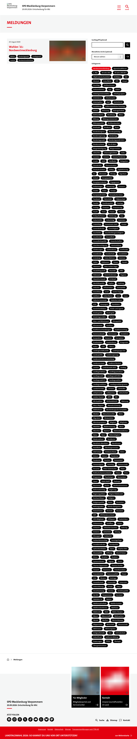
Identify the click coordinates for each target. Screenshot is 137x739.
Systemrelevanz (98, 561)
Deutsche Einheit (99, 170)
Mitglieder (123, 422)
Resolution (120, 502)
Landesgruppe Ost (119, 351)
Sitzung (117, 532)
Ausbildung (97, 106)
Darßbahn (112, 161)
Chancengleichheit (110, 153)
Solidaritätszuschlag (100, 540)
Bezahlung (111, 115)
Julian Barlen (108, 296)
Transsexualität (112, 574)
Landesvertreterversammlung (103, 359)
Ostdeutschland (110, 452)
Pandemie (96, 460)
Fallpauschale (120, 199)
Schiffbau (110, 523)
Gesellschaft (97, 237)
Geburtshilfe (97, 220)
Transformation (120, 570)
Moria (121, 426)
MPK (109, 397)
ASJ (126, 77)
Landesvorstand (98, 363)
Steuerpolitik (97, 553)
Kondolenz (124, 334)
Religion (111, 498)
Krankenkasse (111, 342)
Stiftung (109, 553)
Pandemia (114, 456)
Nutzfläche (97, 448)
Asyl (108, 102)
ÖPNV (108, 641)
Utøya (119, 587)
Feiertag (120, 203)
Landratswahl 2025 (109, 367)
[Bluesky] (46, 719)
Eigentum (123, 174)
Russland (120, 511)
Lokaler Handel (98, 397)
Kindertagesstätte (99, 317)
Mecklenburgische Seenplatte (116, 410)
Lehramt (111, 389)
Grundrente (97, 254)
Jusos (126, 296)
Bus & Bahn (112, 144)
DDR (103, 161)
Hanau (115, 262)
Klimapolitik (117, 321)
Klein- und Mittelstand (101, 321)
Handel (124, 262)
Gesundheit (110, 237)
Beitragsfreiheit (118, 111)
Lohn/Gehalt (123, 393)
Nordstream (116, 443)
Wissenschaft (123, 624)
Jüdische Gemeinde (100, 300)
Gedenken (121, 220)
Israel (107, 292)
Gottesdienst (111, 250)
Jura (118, 296)
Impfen (111, 283)
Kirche (112, 317)
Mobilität (96, 426)
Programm (97, 477)
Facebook (96, 199)
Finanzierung (117, 207)
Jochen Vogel (117, 292)
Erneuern (122, 186)
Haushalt (112, 271)
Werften (105, 620)
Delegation (124, 161)
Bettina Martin (98, 115)
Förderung (112, 216)
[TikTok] (30, 719)
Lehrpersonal (97, 393)
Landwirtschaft (98, 389)
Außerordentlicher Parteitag (115, 106)
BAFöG (95, 111)
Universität (111, 582)
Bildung (96, 119)
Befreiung (105, 111)
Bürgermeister (115, 148)
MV (116, 397)
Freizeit (121, 212)
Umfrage (113, 578)
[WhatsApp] (41, 719)
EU (94, 174)
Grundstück (123, 254)
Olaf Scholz (97, 452)
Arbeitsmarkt (110, 98)
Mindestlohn (108, 418)
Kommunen (113, 334)
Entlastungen (97, 186)
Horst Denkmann (110, 275)
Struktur (105, 557)
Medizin (96, 414)
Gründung (96, 258)
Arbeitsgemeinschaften (101, 94)
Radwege (117, 481)
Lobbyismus (111, 393)
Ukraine (103, 578)
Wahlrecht (96, 612)
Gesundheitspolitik (99, 241)
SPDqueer (111, 519)
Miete (121, 414)
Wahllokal (114, 608)
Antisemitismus (98, 89)
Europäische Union (116, 195)
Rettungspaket (98, 506)
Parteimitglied (98, 464)
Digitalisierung (123, 170)
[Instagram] (14, 719)
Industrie (96, 287)
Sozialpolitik (114, 544)
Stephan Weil (122, 549)
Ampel (124, 81)
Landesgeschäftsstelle (101, 351)
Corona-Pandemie (119, 157)
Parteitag (110, 464)
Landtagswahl (98, 376)
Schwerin (96, 528)
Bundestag (113, 136)
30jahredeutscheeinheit (101, 77)
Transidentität (98, 574)
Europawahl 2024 (99, 195)
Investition (97, 292)
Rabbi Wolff (106, 481)
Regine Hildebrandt (116, 494)
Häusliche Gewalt (99, 279)
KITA (94, 304)
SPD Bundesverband (107, 515)
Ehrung (112, 174)
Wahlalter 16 (97, 599)
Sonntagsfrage (116, 540)
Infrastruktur (108, 287)
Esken (104, 191)
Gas (122, 216)
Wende (95, 620)
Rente (110, 502)
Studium (115, 557)
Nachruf (107, 431)
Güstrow (122, 258)
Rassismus (96, 485)
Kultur (95, 346)
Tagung (111, 561)
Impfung (121, 283)
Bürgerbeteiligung (99, 148)
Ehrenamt (102, 174)
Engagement (115, 182)
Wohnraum (97, 629)
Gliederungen (98, 250)
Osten (122, 452)
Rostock (109, 511)
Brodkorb (107, 127)
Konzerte (108, 338)
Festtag (95, 207)
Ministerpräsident (99, 422)
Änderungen (97, 641)
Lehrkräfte (121, 389)
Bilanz (121, 115)
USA (94, 578)
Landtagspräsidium (116, 372)
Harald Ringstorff (99, 271)
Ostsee (104, 456)
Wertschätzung (117, 620)
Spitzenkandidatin (99, 549)
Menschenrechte (109, 414)
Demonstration (111, 165)
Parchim (107, 460)
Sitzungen (96, 536)
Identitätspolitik (98, 283)
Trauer (124, 574)
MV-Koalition (97, 401)
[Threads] (20, 719)
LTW (103, 346)
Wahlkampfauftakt (99, 603)
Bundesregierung (99, 136)
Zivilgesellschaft (99, 633)
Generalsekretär (98, 228)
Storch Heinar (121, 553)
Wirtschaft (110, 624)
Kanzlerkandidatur (99, 309)
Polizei (118, 473)
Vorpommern (107, 595)
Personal (96, 469)
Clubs (123, 153)
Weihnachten (119, 616)
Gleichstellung (116, 245)
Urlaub (110, 587)
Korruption (119, 338)
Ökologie (117, 641)
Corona (106, 157)
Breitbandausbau (114, 123)
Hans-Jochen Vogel (110, 266)
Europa (113, 191)
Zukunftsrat (97, 637)
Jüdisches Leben (116, 300)
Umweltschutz (98, 582)
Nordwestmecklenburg (101, 68)
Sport (112, 549)
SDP (94, 515)
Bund (117, 127)
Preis (126, 473)
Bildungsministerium (110, 119)
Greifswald (124, 250)
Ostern (95, 456)
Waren (95, 616)
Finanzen (106, 207)
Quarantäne (122, 477)
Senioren (96, 532)
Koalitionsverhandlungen (102, 330)
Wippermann (97, 624)
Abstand (96, 81)
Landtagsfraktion (99, 372)
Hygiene (123, 275)
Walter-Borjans (117, 612)
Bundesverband (98, 144)
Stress (95, 557)
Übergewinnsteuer (99, 645)
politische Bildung (112, 637)
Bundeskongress (99, 132)
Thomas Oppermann (100, 565)
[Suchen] (127, 44)
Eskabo (95, 191)
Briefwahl (96, 127)
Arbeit (117, 89)
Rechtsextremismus (120, 485)
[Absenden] (127, 56)
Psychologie (109, 477)
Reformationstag (99, 490)
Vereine (110, 591)
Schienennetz (97, 523)
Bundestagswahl (99, 140)
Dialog (111, 170)
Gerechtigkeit (113, 228)
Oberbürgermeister (111, 448)
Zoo (110, 633)
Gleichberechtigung (100, 245)
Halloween (105, 262)
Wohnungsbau (110, 629)
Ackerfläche (107, 81)
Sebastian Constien (110, 528)
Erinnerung (110, 186)
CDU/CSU (96, 153)
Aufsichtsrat (118, 102)
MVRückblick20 (112, 401)
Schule (119, 523)
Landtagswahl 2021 (114, 376)
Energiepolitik (107, 178)
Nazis (103, 435)
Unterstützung (98, 587)
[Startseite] (8, 659)
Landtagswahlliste (99, 384)
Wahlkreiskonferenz (100, 608)
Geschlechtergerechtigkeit (114, 233)
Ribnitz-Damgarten (114, 506)
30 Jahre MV (106, 73)
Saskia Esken (123, 519)
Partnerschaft (123, 464)
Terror (120, 561)
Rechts (107, 485)
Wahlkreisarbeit (116, 603)
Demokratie (97, 165)
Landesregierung (112, 355)
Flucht (95, 212)
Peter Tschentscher (110, 469)
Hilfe (121, 271)
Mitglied (113, 422)
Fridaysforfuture (99, 216)
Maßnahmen (97, 410)
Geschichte (97, 233)
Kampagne (104, 304)
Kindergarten (97, 313)
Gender (124, 224)
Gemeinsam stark (111, 224)
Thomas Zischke (117, 565)
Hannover (96, 266)
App (109, 89)
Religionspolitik (98, 502)
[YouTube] (36, 719)
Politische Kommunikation (102, 473)
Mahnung (124, 401)
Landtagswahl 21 (99, 380)
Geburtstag (110, 220)
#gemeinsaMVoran (120, 68)
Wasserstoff (106, 616)
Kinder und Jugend (116, 309)
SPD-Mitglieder (98, 519)
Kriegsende (124, 342)
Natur (95, 435)
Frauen (112, 212)
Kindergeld (110, 313)
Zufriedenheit (120, 633)
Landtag (123, 367)
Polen (123, 469)
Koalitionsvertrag (121, 330)
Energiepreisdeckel (99, 182)
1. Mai (95, 73)
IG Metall (113, 279)
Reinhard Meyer (98, 498)
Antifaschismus (109, 85)
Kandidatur (116, 304)
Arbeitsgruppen (119, 94)
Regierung (112, 490)
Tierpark (96, 570)
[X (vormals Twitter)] (25, 719)
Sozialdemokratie (99, 544)
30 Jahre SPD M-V (120, 73)
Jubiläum (96, 296)
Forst (103, 212)
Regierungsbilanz (99, 494)
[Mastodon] (52, 719)
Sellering (124, 528)
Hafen (95, 262)
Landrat (96, 367)
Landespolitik (97, 355)
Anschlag (96, 85)
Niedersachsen (98, 439)
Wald (106, 612)
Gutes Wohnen (110, 258)
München (96, 431)
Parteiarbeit (118, 460)
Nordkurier (111, 439)
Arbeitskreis (97, 98)
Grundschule (110, 254)
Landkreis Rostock (115, 363)
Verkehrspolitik (123, 591)
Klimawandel (97, 325)
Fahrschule (108, 199)
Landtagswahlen (115, 380)
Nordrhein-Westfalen (100, 443)
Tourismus (106, 570)
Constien (96, 157)
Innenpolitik (121, 287)
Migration (96, 418)
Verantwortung (98, 591)
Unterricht (123, 582)
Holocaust (96, 275)
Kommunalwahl (98, 334)
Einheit (95, 178)
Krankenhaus (97, 342)
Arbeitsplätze (97, 102)
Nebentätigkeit (114, 435)
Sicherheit (107, 532)
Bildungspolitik (98, 123)
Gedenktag (97, 224)
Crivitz (95, 161)
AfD (117, 81)
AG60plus (117, 77)
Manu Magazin (98, 405)
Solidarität (108, 536)
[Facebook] (9, 719)
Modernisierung (109, 426)
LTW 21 (111, 346)
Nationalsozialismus (121, 431)
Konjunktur (97, 338)
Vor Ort (95, 595)
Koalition (110, 325)
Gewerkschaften (116, 241)
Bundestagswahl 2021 (116, 140)
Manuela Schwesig (114, 405)
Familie (95, 203)
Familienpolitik (107, 203)
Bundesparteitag (114, 132)
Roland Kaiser (98, 511)
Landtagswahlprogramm (118, 384)
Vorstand (119, 595)
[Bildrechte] (97, 693)
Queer (95, 481)
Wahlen (109, 599)
